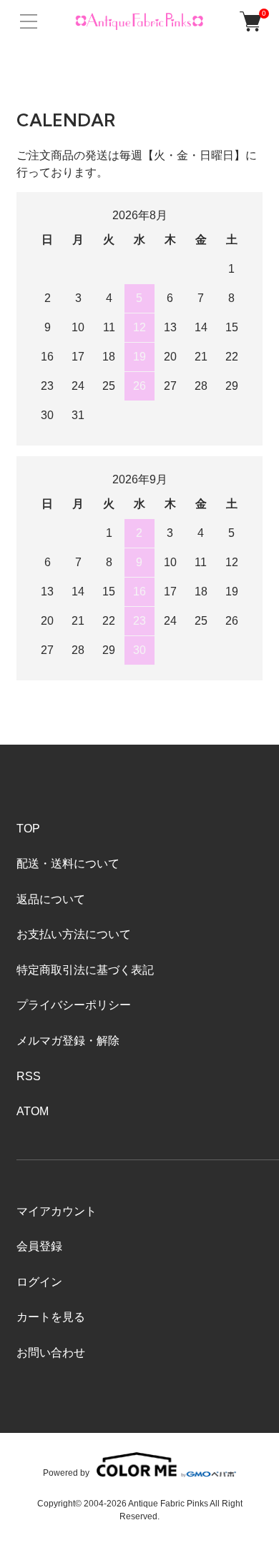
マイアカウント (56, 1211)
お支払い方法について (73, 934)
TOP (28, 828)
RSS (28, 1076)
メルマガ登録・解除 (67, 1041)
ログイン (39, 1282)
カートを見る (50, 1317)
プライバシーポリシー (73, 1005)
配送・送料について (67, 863)
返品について (50, 899)
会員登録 (39, 1246)
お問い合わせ (50, 1353)
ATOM (32, 1111)
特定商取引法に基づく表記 (85, 970)
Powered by (66, 1472)
